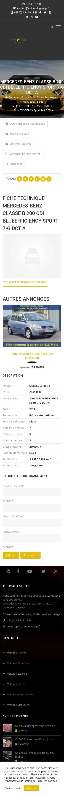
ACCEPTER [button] (31, 787)
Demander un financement (24, 153)
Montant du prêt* (13, 485)
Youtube (29, 571)
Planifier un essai (20, 133)
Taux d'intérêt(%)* (13, 516)
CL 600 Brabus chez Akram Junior (34, 739)
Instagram (8, 571)
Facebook (18, 571)
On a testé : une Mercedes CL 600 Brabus (34, 754)
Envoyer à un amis (20, 143)
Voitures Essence (17, 673)
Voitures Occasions (18, 663)
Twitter (43, 571)
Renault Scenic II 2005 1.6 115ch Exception (32, 356)
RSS (55, 571)
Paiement (8, 547)
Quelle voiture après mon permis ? (35, 725)
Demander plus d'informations (27, 123)
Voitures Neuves (16, 653)
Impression (16, 164)
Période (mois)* (12, 531)
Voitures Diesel (16, 684)
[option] (32, 256)
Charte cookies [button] (13, 788)
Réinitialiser (30, 555)
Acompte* (8, 501)
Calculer (10, 555)
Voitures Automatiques (20, 694)
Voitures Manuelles (18, 705)
